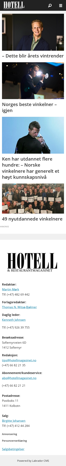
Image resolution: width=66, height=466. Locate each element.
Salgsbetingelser (13, 449)
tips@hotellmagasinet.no (19, 360)
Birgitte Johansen (13, 421)
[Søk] (50, 5)
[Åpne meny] (60, 5)
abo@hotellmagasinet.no (19, 378)
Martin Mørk (10, 289)
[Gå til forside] (20, 5)
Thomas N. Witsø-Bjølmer (19, 307)
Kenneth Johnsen (14, 320)
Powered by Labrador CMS (33, 460)
